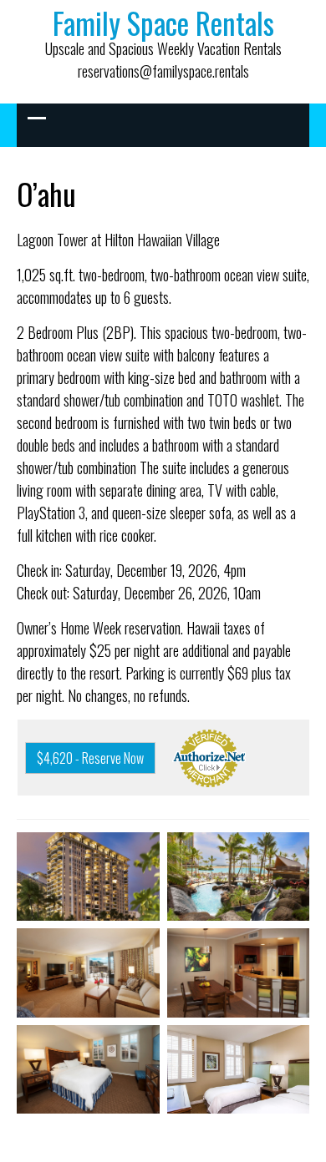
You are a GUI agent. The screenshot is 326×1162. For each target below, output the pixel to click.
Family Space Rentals (163, 22)
